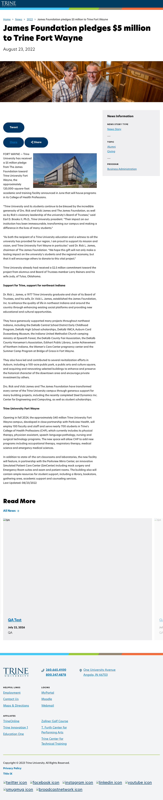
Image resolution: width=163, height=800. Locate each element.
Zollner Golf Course (54, 721)
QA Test (14, 620)
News (18, 19)
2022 (30, 19)
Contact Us (11, 699)
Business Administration (122, 169)
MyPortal (47, 693)
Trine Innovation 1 (15, 727)
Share (13, 142)
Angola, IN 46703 (95, 675)
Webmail (47, 706)
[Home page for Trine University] (8, 3)
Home (7, 19)
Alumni (111, 147)
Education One (13, 734)
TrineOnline (11, 721)
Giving (111, 151)
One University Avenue (99, 670)
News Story (114, 129)
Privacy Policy (12, 768)
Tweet (14, 127)
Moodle (46, 699)
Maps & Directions (16, 706)
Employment (12, 693)
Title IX (7, 774)
